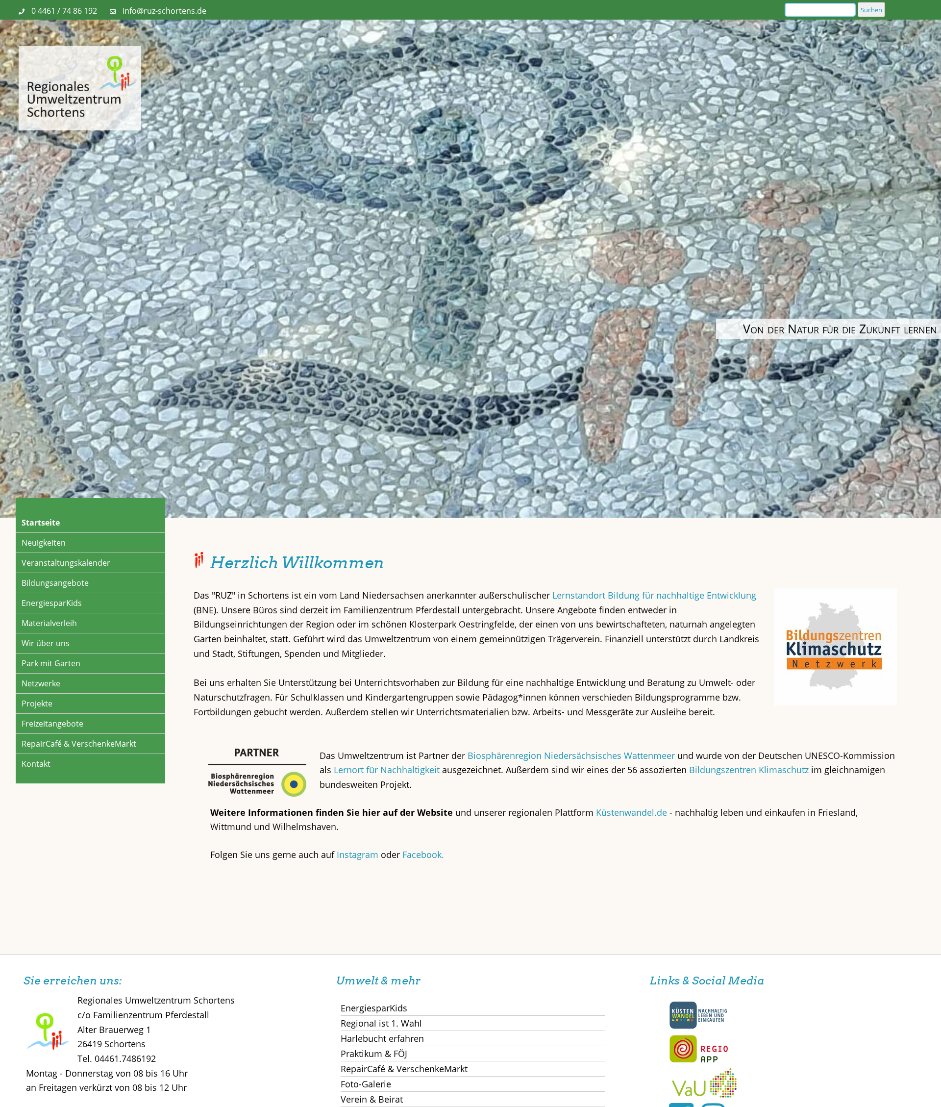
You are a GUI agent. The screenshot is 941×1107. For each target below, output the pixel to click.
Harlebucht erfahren (382, 1038)
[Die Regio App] (698, 1060)
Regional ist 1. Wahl (381, 1023)
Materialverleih (49, 623)
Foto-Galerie (366, 1084)
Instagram (359, 854)
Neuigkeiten (44, 542)
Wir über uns (46, 643)
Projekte (37, 703)
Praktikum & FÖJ (374, 1053)
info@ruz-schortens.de (164, 10)
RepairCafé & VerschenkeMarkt (79, 743)
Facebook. (423, 854)
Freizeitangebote (52, 723)
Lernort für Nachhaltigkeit (387, 770)
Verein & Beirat (372, 1099)
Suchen (871, 9)
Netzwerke (41, 683)
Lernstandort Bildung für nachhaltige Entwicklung (654, 595)
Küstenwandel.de (631, 812)
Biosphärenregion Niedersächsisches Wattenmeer (571, 755)
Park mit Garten (51, 663)
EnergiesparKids (52, 603)
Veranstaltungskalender (66, 562)
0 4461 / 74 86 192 (64, 10)
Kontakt (36, 763)
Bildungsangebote (55, 583)
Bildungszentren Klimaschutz (749, 770)
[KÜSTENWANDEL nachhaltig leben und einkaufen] (698, 1026)
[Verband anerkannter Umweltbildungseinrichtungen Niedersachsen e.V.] (704, 1094)
